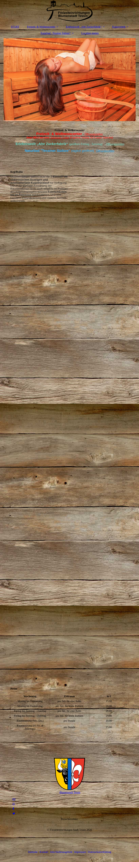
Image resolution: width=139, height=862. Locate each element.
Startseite (33, 852)
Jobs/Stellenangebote (61, 852)
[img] (70, 11)
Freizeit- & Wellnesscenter (41, 26)
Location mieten (90, 33)
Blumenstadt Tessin (69, 792)
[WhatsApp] (13, 804)
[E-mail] (13, 799)
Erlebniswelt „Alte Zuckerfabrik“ (84, 26)
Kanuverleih (118, 26)
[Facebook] (13, 808)
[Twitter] (13, 813)
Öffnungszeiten (94, 134)
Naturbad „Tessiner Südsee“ (56, 33)
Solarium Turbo (60, 137)
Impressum (80, 852)
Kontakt (43, 852)
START (15, 26)
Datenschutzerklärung (99, 852)
